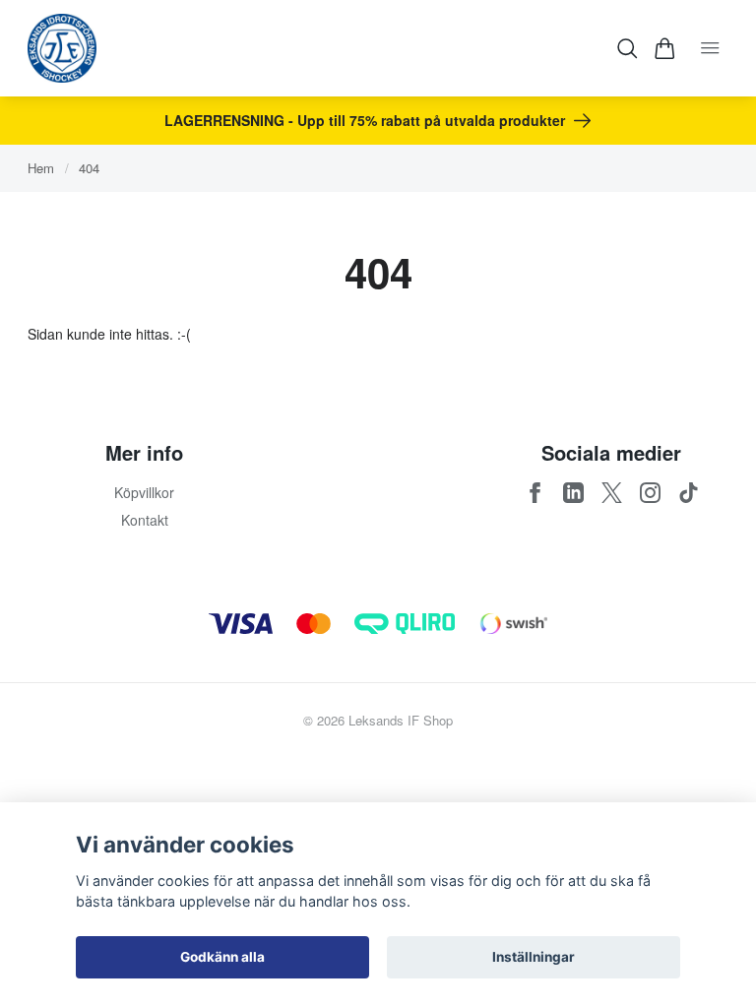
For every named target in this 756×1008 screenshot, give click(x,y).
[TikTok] (688, 492)
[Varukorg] (665, 48)
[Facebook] (535, 492)
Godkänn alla (222, 957)
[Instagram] (650, 492)
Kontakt (144, 520)
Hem (41, 167)
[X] (611, 492)
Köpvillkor (144, 492)
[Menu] (710, 48)
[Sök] (627, 48)
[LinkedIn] (573, 492)
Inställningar (533, 957)
